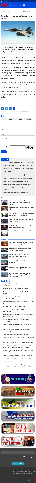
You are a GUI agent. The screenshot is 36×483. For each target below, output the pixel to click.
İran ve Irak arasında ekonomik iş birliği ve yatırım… (17, 175)
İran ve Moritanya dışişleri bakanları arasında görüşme (18, 178)
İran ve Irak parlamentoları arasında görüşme (15, 181)
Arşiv (13, 471)
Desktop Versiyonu (18, 463)
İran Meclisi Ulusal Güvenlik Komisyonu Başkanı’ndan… (18, 168)
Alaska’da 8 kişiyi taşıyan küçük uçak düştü (14, 306)
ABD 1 (10, 119)
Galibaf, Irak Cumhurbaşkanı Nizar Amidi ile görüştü (17, 184)
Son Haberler (6, 281)
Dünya (3, 11)
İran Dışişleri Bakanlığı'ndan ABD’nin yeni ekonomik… (18, 165)
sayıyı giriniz (4, 146)
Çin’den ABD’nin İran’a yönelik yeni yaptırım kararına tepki (17, 347)
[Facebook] (29, 457)
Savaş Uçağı (28, 119)
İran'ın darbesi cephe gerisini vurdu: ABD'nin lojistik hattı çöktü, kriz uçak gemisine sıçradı (20, 275)
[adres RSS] (26, 457)
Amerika (8, 11)
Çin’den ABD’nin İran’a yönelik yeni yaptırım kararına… (18, 171)
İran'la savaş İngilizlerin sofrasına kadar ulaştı (15, 192)
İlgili (34, 471)
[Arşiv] (24, 457)
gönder (3, 151)
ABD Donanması (18, 119)
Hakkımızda (20, 471)
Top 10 (5, 159)
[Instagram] (34, 457)
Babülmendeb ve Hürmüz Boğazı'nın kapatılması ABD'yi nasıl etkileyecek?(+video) (20, 202)
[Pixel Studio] (33, 480)
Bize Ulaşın (28, 471)
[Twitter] (31, 457)
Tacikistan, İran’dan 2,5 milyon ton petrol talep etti (15, 288)
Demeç (3, 198)
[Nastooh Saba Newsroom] (29, 480)
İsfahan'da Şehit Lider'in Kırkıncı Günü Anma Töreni (16, 334)
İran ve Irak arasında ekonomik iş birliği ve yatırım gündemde (18, 365)
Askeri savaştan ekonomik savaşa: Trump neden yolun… (18, 162)
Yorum (3, 239)
